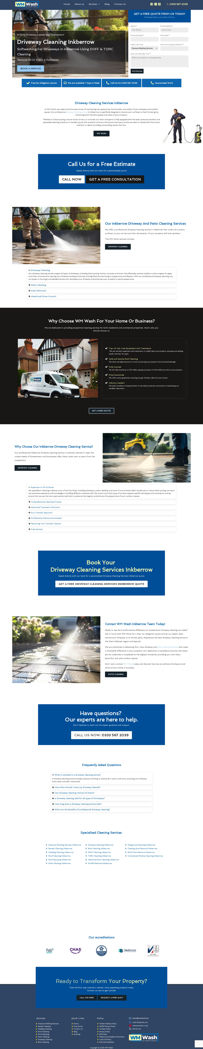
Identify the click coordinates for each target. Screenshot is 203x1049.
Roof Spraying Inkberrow (59, 860)
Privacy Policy (104, 1032)
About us (79, 4)
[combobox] (145, 48)
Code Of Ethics (105, 1039)
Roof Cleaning (43, 1032)
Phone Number (137, 35)
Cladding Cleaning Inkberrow (60, 852)
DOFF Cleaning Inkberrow (99, 852)
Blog (107, 4)
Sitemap (77, 1034)
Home (67, 4)
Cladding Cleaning (45, 1029)
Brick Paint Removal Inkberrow (141, 852)
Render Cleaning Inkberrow (60, 849)
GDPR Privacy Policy (107, 1026)
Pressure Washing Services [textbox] (142, 48)
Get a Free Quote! (101, 411)
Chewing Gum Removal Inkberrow (142, 849)
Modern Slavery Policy (108, 1024)
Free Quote (78, 1026)
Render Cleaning (44, 1026)
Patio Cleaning (116, 674)
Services (93, 4)
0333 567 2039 (179, 4)
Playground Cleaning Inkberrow (141, 845)
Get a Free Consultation (115, 179)
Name (134, 26)
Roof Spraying (43, 1034)
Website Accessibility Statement (112, 1037)
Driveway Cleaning (117, 247)
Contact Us (120, 4)
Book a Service (30, 68)
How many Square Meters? (172, 44)
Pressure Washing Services (48, 1024)
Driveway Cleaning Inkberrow (100, 845)
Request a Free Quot (112, 998)
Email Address (166, 26)
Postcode (164, 35)
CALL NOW (72, 179)
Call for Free (87, 998)
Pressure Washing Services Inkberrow (64, 845)
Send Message (137, 71)
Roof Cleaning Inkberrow (59, 856)
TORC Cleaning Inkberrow (99, 856)
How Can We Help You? (141, 54)
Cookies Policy (105, 1029)
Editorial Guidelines (106, 1042)
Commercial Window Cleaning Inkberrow (145, 856)
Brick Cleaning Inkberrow (99, 849)
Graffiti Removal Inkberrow (100, 863)
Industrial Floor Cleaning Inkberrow (103, 860)
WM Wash (101, 133)
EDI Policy (103, 1034)
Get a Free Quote (101, 584)
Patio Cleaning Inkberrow (59, 863)
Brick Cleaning (43, 1042)
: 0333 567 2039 (101, 735)
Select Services (137, 44)
